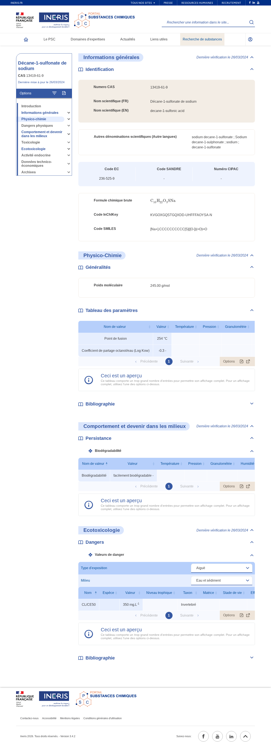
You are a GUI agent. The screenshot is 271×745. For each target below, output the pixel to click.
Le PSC (49, 39)
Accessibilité (49, 718)
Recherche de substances (202, 39)
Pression (209, 326)
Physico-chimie (33, 119)
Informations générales (39, 113)
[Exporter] (63, 93)
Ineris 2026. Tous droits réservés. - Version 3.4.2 (47, 736)
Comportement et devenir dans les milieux (41, 134)
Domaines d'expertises (88, 39)
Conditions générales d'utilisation (102, 718)
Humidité (247, 463)
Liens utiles (158, 39)
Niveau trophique (159, 593)
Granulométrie (235, 326)
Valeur (161, 326)
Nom (87, 593)
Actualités (127, 39)
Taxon (187, 593)
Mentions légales (70, 718)
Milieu (85, 580)
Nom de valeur (115, 326)
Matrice (208, 593)
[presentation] (163, 201)
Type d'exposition (94, 568)
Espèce (108, 593)
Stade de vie (232, 593)
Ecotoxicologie (33, 149)
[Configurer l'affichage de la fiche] (54, 93)
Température (184, 326)
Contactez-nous (29, 718)
